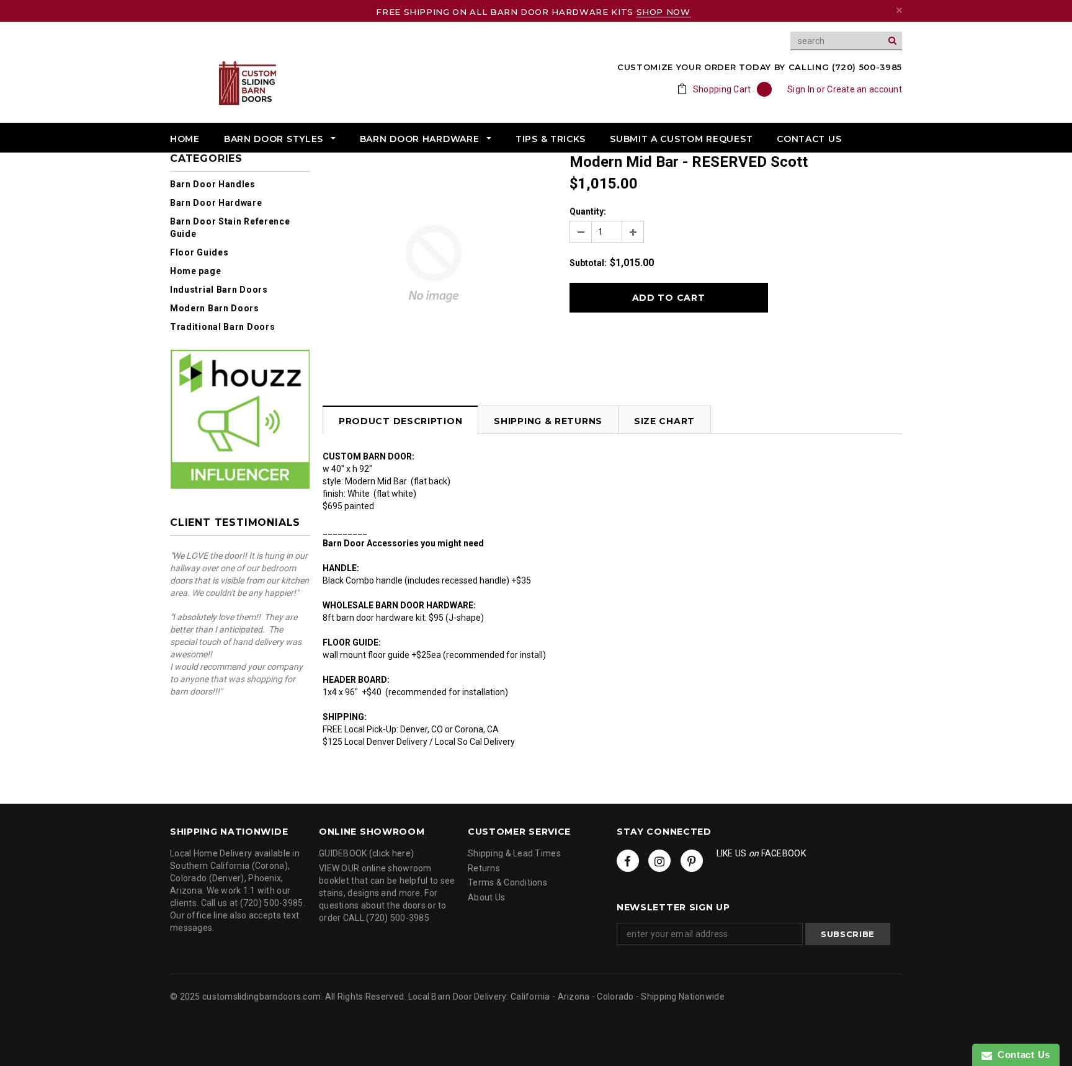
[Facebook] (628, 861)
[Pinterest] (692, 861)
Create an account (864, 89)
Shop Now (663, 12)
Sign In (801, 89)
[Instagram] (659, 861)
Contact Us (1021, 1054)
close (899, 10)
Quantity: (588, 211)
